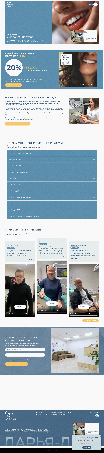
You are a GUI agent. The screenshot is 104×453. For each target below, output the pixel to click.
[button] (13, 85)
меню (91, 4)
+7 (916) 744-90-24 (88, 84)
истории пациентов (42, 414)
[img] (97, 415)
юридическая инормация (59, 414)
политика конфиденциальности (61, 412)
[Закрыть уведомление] (100, 436)
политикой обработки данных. (89, 442)
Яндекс (9, 34)
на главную (39, 412)
